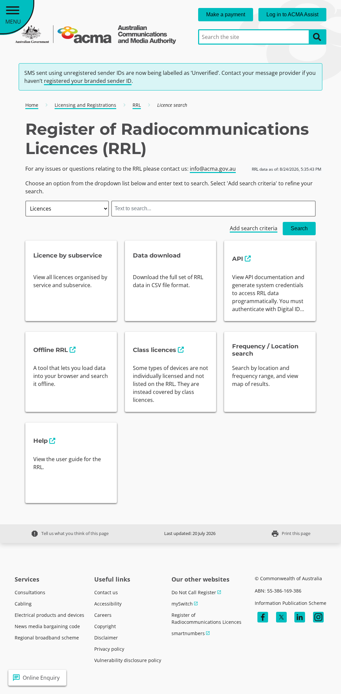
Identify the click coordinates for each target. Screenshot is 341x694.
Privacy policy (109, 649)
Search (299, 228)
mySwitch (182, 604)
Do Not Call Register (193, 592)
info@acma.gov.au (213, 168)
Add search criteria (253, 228)
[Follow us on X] (281, 617)
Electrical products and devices (49, 615)
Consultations (30, 592)
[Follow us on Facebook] (262, 617)
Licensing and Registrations (85, 105)
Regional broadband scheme (47, 637)
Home (31, 105)
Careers (103, 615)
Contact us (106, 592)
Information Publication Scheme (290, 603)
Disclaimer (106, 637)
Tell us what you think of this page (70, 534)
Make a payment (225, 14)
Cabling (23, 604)
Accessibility (108, 604)
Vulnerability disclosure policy (127, 660)
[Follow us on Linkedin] (299, 617)
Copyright (105, 626)
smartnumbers (188, 633)
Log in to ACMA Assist (292, 14)
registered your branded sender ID (88, 81)
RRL (137, 105)
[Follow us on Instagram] (318, 617)
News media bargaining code (47, 626)
